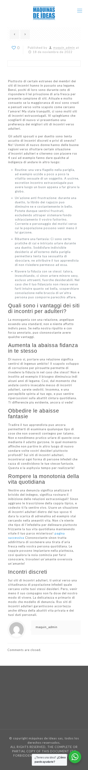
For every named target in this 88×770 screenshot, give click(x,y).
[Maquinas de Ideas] (44, 10)
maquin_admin (64, 47)
